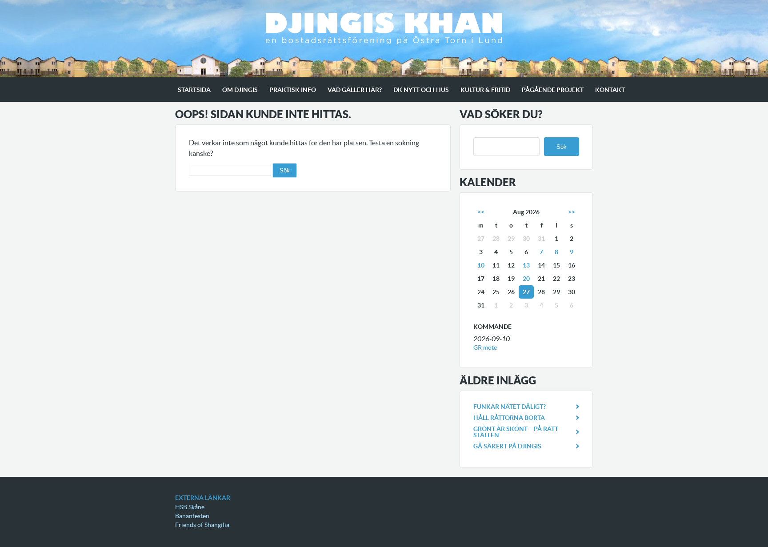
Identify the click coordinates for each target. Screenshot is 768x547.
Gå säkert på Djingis (507, 446)
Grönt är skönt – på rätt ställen (515, 432)
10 (480, 265)
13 (526, 265)
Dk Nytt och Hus (421, 89)
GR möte (485, 347)
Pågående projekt (553, 89)
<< (480, 212)
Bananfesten (192, 516)
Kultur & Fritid (485, 89)
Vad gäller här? (355, 89)
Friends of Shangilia (202, 525)
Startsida (194, 89)
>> (571, 212)
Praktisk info (292, 89)
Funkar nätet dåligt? (509, 406)
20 (526, 278)
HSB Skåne (189, 507)
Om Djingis (240, 89)
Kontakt (610, 89)
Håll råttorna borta (509, 418)
